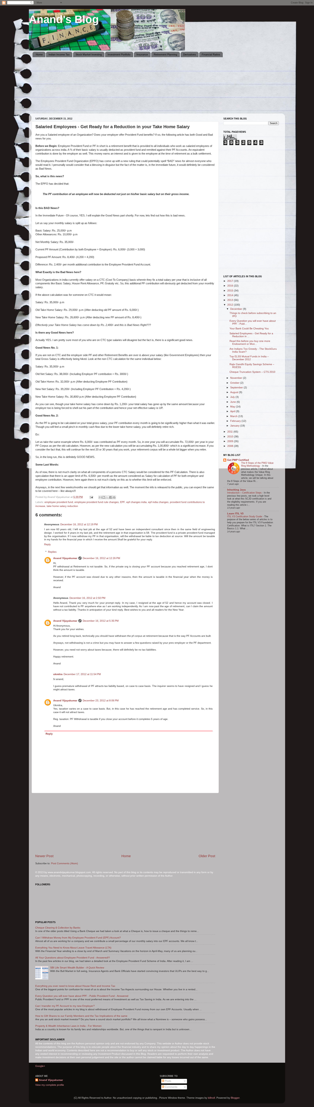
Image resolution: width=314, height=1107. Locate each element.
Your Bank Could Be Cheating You (249, 328)
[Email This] (100, 497)
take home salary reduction (62, 506)
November (236, 378)
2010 (230, 436)
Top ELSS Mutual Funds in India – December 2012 (249, 358)
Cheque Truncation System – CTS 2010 (252, 372)
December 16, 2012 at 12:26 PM (101, 558)
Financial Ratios (211, 54)
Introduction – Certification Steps (244, 492)
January (235, 425)
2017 (230, 281)
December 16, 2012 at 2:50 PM (87, 598)
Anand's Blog (64, 19)
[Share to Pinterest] (114, 497)
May (233, 406)
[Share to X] (107, 497)
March (234, 416)
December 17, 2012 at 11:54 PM (82, 674)
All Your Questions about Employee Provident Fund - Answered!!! (72, 957)
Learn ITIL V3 (235, 513)
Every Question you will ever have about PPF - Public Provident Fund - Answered (81, 996)
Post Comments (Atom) (64, 863)
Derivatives (189, 54)
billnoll (211, 1097)
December (236, 309)
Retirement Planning (165, 54)
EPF (122, 502)
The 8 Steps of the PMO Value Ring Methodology (257, 464)
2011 (230, 431)
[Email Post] (91, 497)
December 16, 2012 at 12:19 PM (79, 524)
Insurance (142, 54)
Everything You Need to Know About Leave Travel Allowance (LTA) (73, 947)
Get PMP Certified (238, 460)
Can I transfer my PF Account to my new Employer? (65, 1006)
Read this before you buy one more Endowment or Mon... (250, 342)
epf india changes (158, 502)
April (233, 411)
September (237, 387)
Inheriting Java (236, 489)
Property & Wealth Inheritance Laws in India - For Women (68, 1026)
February (235, 421)
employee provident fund (59, 502)
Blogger (235, 1097)
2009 (230, 441)
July (233, 397)
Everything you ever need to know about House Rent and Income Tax (75, 986)
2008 (230, 446)
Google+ (40, 1066)
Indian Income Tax (59, 54)
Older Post (207, 856)
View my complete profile (49, 1085)
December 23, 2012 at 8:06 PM (101, 700)
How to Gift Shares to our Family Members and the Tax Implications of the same (81, 1016)
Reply (47, 544)
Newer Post (44, 856)
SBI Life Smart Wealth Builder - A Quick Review (77, 967)
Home (39, 54)
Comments (170, 1087)
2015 (230, 290)
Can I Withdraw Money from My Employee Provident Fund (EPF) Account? (78, 937)
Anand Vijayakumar (65, 558)
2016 (230, 285)
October (235, 382)
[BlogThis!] (104, 497)
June (233, 402)
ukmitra (58, 674)
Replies (52, 552)
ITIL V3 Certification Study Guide (245, 516)
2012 (230, 304)
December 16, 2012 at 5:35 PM (101, 620)
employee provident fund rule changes (97, 502)
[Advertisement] (142, 88)
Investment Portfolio (119, 54)
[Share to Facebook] (110, 497)
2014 (230, 295)
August (234, 392)
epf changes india (136, 502)
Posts (167, 1081)
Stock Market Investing (89, 54)
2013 (230, 300)
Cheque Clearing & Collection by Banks (57, 927)
